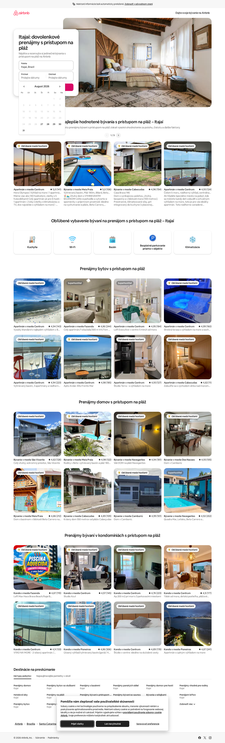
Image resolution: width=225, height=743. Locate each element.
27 (42, 124)
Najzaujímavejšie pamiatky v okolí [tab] (53, 676)
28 (48, 124)
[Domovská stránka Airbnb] (21, 13)
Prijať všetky (77, 723)
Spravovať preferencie (147, 723)
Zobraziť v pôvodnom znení (139, 4)
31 (24, 130)
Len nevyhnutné (112, 723)
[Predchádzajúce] (106, 135)
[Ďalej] (118, 135)
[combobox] (46, 67)
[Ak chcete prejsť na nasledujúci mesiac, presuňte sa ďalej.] (60, 86)
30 (60, 124)
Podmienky (53, 737)
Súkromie (40, 737)
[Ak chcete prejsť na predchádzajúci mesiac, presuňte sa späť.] (24, 86)
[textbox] (32, 78)
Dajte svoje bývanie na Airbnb (193, 13)
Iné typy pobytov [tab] (22, 676)
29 (54, 124)
